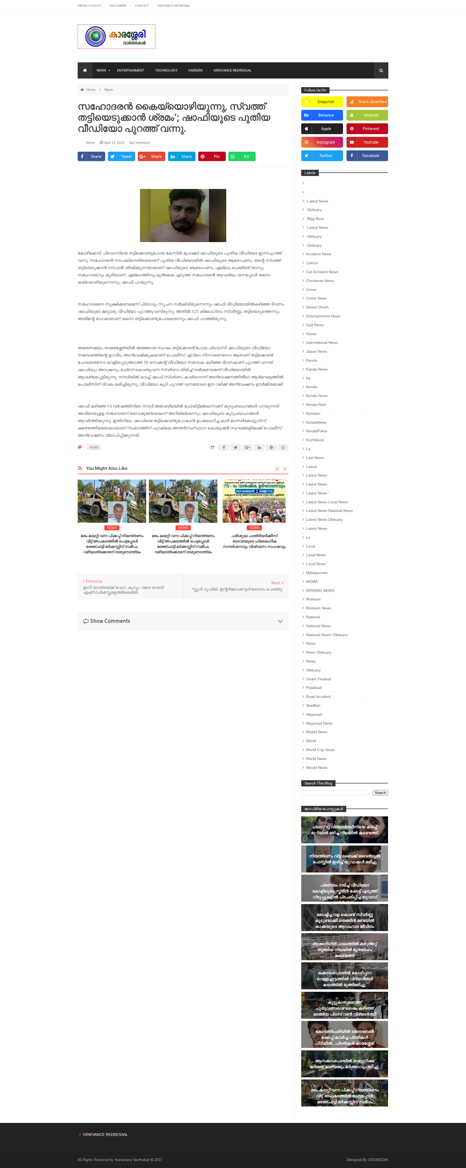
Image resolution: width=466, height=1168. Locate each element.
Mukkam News (318, 608)
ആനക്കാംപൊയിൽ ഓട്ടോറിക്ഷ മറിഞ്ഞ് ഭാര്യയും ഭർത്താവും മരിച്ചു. (345, 1063)
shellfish (313, 705)
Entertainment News (323, 316)
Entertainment (130, 70)
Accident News (318, 254)
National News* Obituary (327, 635)
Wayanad (314, 714)
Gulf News (315, 325)
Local (310, 546)
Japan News (316, 351)
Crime (311, 289)
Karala (311, 360)
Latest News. (317, 528)
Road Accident (318, 696)
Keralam (313, 413)
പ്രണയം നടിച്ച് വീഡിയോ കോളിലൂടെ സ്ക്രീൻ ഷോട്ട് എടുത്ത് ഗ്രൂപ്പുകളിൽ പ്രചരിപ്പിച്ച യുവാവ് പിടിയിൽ (344, 894)
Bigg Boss (315, 218)
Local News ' (317, 564)
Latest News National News (329, 510)
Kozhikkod (315, 440)
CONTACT (142, 6)
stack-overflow (372, 102)
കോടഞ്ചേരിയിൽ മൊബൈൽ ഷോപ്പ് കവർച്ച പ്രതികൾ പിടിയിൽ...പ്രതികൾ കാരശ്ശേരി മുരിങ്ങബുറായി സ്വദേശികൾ (344, 1040)
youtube (371, 143)
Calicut (312, 263)
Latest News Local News (327, 502)
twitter (326, 156)
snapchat (325, 102)
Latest (311, 466)
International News (322, 342)
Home (91, 90)
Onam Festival (318, 679)
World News (316, 758)
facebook (370, 156)
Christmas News (320, 281)
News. (311, 661)
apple (326, 129)
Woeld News (316, 732)
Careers (195, 70)
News (101, 70)
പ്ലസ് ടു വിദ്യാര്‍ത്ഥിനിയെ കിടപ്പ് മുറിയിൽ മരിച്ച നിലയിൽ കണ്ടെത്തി (344, 829)
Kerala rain (316, 404)
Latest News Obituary (324, 519)
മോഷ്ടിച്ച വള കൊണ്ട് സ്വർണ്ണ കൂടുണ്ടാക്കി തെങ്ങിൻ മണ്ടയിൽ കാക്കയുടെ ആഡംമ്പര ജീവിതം (344, 920)
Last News (315, 458)
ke (308, 378)
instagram (326, 143)
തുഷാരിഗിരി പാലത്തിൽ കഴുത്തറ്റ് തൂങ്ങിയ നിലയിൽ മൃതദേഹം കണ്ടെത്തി (345, 949)
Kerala (311, 387)
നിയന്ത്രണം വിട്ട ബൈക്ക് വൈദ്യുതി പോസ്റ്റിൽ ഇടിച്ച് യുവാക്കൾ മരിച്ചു (344, 859)
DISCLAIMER (118, 6)
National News (318, 626)
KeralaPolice (316, 431)
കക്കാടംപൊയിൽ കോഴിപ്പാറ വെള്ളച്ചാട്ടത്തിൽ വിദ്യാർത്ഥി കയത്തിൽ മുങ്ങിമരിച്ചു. (345, 978)
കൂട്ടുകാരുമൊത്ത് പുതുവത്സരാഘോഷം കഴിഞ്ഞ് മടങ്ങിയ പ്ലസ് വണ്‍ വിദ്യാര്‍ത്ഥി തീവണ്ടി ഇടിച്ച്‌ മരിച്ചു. (344, 1011)
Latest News (317, 201)
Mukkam (313, 599)
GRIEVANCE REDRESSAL (173, 6)
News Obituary (318, 652)
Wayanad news (319, 723)
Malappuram (317, 573)
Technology (166, 70)
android (371, 116)
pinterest (371, 129)
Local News (316, 555)
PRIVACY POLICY (90, 6)
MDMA (312, 581)
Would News (316, 767)
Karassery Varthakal (132, 1159)
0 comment (140, 143)
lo (308, 537)
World (311, 741)
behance (326, 116)
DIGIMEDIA (378, 1159)
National (313, 617)
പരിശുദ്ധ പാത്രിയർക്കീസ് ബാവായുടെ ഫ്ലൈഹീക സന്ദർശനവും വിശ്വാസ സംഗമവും (254, 541)
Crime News (316, 298)
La (308, 449)
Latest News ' (317, 493)
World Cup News (320, 750)
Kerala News (317, 395)
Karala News (317, 369)
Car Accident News (322, 272)
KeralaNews (316, 422)
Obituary (314, 210)
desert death (317, 307)
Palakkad (314, 687)
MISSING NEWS (320, 590)
